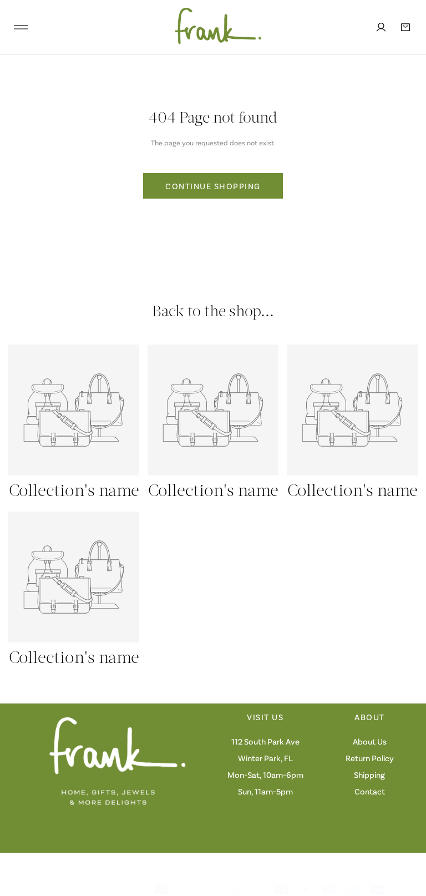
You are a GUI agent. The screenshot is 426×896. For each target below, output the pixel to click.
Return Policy (370, 758)
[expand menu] (21, 27)
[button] (405, 27)
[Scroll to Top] (406, 837)
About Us (370, 741)
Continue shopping (213, 186)
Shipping (369, 774)
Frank (69, 890)
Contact (369, 791)
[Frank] (210, 27)
